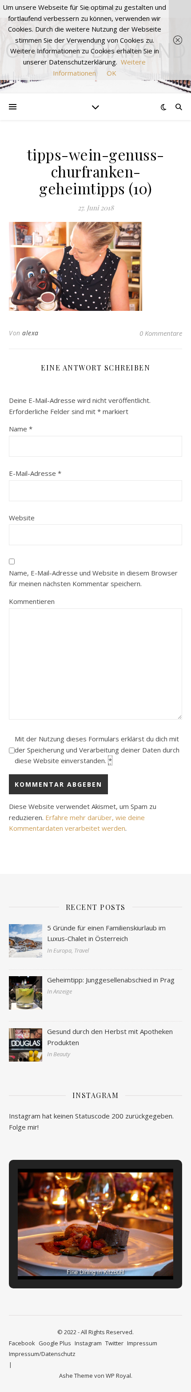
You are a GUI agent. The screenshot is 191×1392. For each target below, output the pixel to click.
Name (20, 428)
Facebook (22, 1343)
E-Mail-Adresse (35, 473)
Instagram (88, 1343)
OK (111, 72)
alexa (30, 333)
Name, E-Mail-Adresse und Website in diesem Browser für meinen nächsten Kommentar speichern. (93, 578)
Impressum (142, 1343)
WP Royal (118, 1376)
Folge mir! (24, 1126)
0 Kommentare (160, 333)
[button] (75, 1255)
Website (22, 517)
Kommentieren (32, 601)
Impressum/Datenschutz (42, 1354)
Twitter (114, 1343)
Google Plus (55, 1343)
